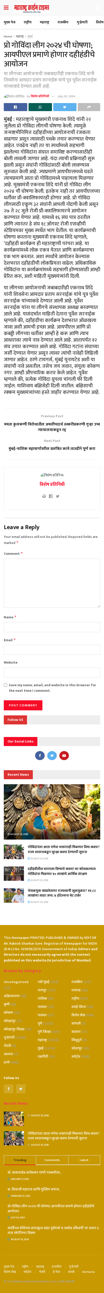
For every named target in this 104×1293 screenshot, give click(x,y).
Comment (13, 554)
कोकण (8, 1012)
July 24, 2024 (66, 96)
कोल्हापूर (10, 1021)
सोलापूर (76, 1048)
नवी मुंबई (43, 982)
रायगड (76, 990)
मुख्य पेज (9, 22)
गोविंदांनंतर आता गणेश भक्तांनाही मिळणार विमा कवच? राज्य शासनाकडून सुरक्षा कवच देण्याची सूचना (64, 849)
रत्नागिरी (43, 1056)
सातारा (76, 1032)
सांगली (76, 1023)
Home (8, 36)
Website (10, 662)
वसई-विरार (78, 1007)
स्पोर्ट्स (75, 1056)
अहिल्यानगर (12, 996)
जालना (8, 1054)
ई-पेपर (56, 1272)
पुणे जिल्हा (44, 1032)
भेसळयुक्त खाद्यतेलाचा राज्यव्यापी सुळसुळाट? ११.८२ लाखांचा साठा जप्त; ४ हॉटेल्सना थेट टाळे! (62, 893)
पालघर (42, 1007)
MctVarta (88, 1272)
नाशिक (42, 998)
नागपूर (42, 990)
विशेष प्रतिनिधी (40, 96)
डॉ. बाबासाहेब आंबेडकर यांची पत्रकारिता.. (34, 1172)
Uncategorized (16, 982)
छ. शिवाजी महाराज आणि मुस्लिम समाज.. (34, 1189)
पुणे (40, 1023)
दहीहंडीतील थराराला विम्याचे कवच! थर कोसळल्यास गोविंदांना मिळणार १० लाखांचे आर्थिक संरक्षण (62, 871)
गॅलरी (7, 1046)
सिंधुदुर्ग (76, 1040)
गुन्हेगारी (82, 22)
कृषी (7, 1004)
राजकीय (63, 22)
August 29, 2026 (19, 834)
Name (10, 617)
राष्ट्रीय (28, 22)
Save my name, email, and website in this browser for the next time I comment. (52, 688)
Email (10, 640)
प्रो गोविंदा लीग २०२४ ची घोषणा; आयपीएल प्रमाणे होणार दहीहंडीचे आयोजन (51, 1208)
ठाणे (7, 1062)
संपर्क (71, 1272)
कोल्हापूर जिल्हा (14, 1029)
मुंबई (30, 36)
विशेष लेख (78, 1015)
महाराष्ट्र (44, 22)
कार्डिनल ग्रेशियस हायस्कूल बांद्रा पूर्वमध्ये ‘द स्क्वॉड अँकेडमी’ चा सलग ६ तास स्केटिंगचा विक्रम (53, 1230)
